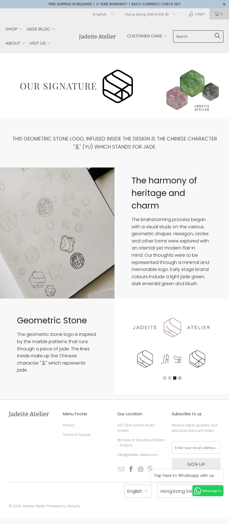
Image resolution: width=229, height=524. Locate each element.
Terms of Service (76, 434)
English (100, 14)
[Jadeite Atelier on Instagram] (141, 469)
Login (200, 13)
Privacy (69, 425)
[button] (14, 29)
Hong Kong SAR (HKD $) (147, 14)
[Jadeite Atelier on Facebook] (131, 469)
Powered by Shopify (63, 506)
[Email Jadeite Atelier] (121, 469)
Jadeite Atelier (33, 506)
